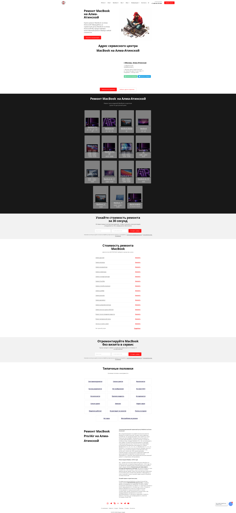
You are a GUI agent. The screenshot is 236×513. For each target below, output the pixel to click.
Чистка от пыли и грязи (102, 323)
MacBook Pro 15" (127, 148)
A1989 (89, 153)
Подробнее (137, 328)
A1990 (123, 151)
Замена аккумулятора (101, 267)
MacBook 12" (101, 204)
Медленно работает (95, 411)
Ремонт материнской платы (103, 319)
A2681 (123, 178)
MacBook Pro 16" (144, 151)
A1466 (124, 181)
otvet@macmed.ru (128, 67)
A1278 (94, 156)
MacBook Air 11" (109, 179)
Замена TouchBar (100, 281)
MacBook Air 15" (143, 179)
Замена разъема (100, 295)
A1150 (123, 154)
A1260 (128, 156)
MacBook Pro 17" (92, 175)
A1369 (128, 181)
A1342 (115, 205)
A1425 (90, 156)
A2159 (94, 151)
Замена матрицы (100, 262)
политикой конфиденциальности (134, 234)
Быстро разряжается (95, 389)
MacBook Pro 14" (109, 153)
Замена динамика (100, 300)
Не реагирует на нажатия (118, 411)
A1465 (107, 181)
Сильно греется (118, 381)
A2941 (143, 181)
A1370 (111, 181)
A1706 (89, 154)
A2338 (89, 150)
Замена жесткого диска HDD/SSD (105, 309)
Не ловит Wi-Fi (140, 389)
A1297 (89, 178)
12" (126, 131)
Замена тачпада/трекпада (103, 276)
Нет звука (106, 418)
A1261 (92, 181)
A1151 (94, 178)
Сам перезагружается (95, 381)
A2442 (111, 156)
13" (87, 129)
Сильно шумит (95, 403)
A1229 (94, 180)
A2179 (123, 180)
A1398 (123, 153)
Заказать (137, 257)
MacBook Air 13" (126, 176)
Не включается (95, 396)
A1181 (118, 206)
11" (106, 131)
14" (90, 129)
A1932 (128, 180)
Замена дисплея (100, 257)
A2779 (107, 156)
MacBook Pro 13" (92, 147)
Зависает (118, 403)
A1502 (94, 154)
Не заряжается (140, 396)
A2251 (89, 151)
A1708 (94, 153)
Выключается (140, 381)
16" (96, 129)
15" (93, 129)
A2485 (145, 154)
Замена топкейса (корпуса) (103, 286)
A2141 (143, 156)
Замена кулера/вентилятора (103, 305)
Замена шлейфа (100, 290)
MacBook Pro (92, 127)
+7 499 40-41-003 (156, 3)
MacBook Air (109, 128)
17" (92, 131)
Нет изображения (118, 389)
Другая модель (135, 204)
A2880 (141, 154)
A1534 (101, 206)
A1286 (128, 153)
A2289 (94, 150)
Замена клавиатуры (101, 271)
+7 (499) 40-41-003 (128, 65)
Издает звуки (140, 403)
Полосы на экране (140, 411)
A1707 (128, 151)
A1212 (89, 180)
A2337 (128, 178)
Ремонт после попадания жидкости (105, 314)
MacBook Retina (126, 128)
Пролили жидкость (118, 396)
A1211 (128, 154)
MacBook (143, 128)
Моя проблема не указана (129, 418)
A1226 (124, 156)
